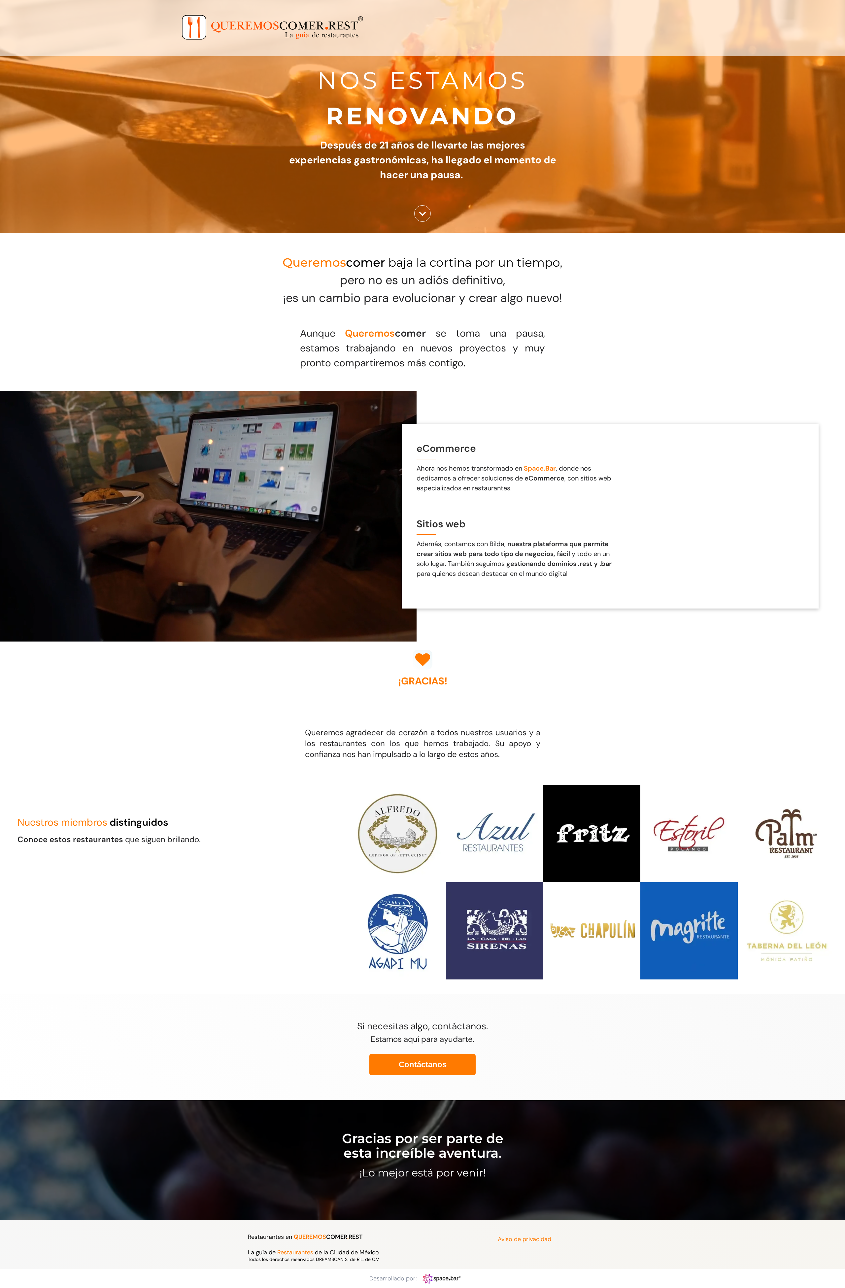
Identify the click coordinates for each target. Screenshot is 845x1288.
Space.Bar (540, 468)
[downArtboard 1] (422, 220)
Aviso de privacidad (524, 1239)
